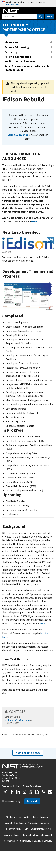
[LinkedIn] (18, 792)
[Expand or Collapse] (51, 42)
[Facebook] (12, 792)
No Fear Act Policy (13, 828)
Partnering (11, 52)
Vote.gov (48, 840)
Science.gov (25, 840)
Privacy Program (40, 817)
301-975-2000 (7, 781)
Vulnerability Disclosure (38, 823)
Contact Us (20, 786)
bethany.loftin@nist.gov (17, 720)
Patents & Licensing (17, 47)
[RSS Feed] (43, 792)
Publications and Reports (20, 61)
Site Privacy (11, 817)
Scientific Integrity (12, 835)
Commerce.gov (11, 840)
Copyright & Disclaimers (15, 823)
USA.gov (37, 840)
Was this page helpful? (27, 752)
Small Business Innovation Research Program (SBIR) (27, 68)
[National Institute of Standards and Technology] (22, 766)
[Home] (11, 11)
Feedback (32, 801)
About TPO (11, 42)
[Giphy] (37, 792)
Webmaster (7, 786)
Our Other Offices (33, 786)
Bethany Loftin (12, 717)
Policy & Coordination (18, 56)
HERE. (34, 221)
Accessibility (24, 817)
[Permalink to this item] (31, 158)
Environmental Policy (40, 828)
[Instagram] (24, 792)
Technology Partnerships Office (23, 27)
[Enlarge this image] (28, 243)
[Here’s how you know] (28, 3)
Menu (49, 16)
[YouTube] (31, 792)
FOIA (26, 828)
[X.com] (5, 792)
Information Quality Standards (36, 835)
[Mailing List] (50, 792)
